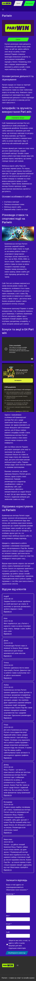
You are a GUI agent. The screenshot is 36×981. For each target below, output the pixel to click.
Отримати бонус (18, 118)
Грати (18, 3)
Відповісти (8, 611)
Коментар (10, 894)
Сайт (8, 932)
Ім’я (8, 916)
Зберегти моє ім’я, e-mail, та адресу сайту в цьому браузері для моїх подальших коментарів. (19, 944)
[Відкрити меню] (3, 9)
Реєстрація (29, 3)
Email (9, 924)
